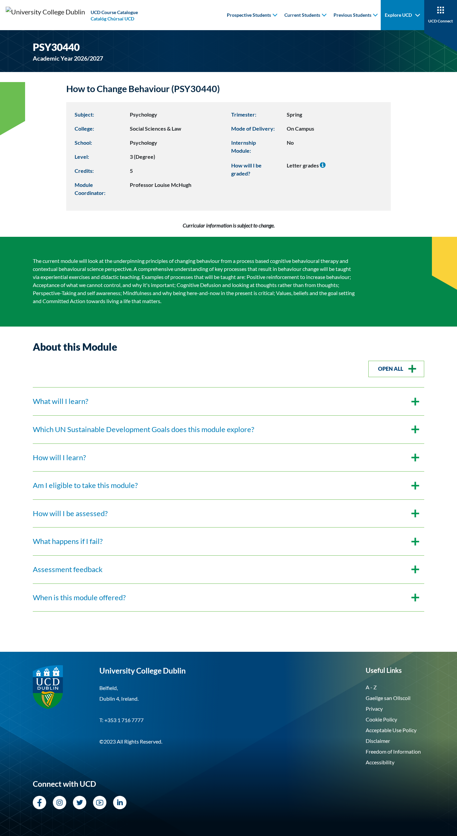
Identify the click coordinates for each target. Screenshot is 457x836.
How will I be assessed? (70, 513)
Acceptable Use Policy (391, 730)
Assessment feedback (68, 569)
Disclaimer (378, 741)
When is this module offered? (79, 597)
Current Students (302, 15)
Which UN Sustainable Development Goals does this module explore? (143, 429)
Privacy (374, 708)
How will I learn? (59, 457)
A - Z (371, 687)
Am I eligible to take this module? (85, 485)
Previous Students (352, 15)
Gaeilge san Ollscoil (388, 698)
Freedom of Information (393, 751)
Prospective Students (249, 15)
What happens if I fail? (68, 541)
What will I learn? (60, 401)
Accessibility (380, 762)
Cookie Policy (381, 719)
